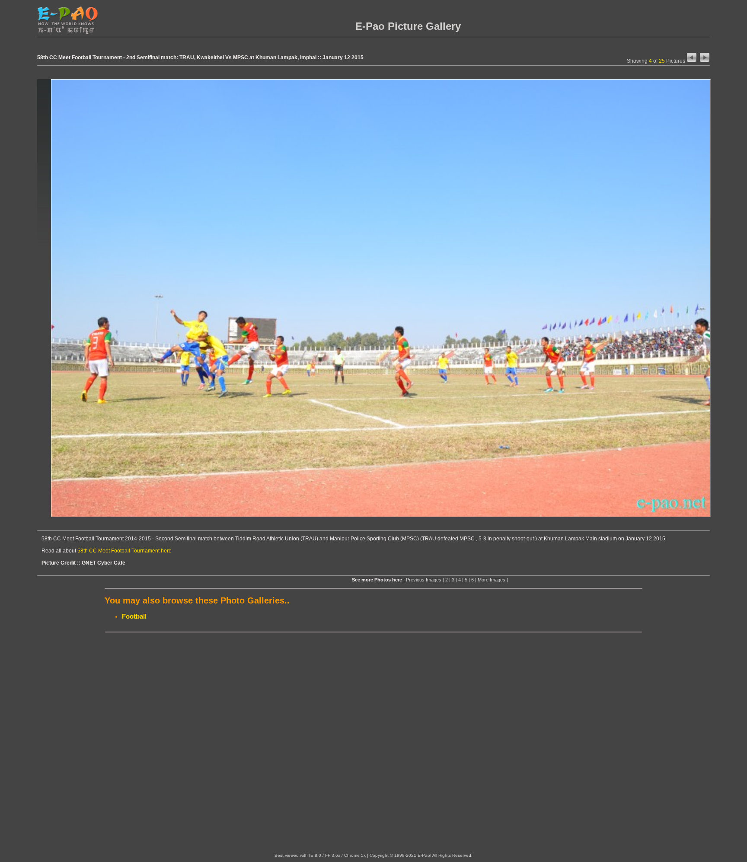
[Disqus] (373, 743)
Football (134, 616)
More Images (491, 579)
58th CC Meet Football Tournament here (124, 551)
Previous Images (423, 579)
